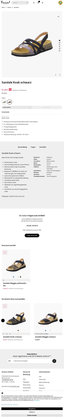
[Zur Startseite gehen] (5, 2)
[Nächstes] (59, 75)
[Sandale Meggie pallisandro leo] (16, 265)
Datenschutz (42, 379)
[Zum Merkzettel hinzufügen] (58, 16)
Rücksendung (26, 385)
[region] (32, 44)
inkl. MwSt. (4, 93)
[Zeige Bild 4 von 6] (59, 46)
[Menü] (34, 3)
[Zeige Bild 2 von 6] (59, 42)
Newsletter (26, 391)
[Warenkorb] (42, 3)
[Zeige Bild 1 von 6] (59, 40)
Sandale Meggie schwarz (45, 337)
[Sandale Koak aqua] (4, 101)
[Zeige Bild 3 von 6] (59, 44)
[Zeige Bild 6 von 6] (59, 50)
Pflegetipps (26, 382)
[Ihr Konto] (38, 3)
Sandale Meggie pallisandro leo (14, 284)
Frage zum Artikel (32, 235)
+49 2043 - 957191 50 (32, 225)
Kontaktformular (15, 386)
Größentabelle (5, 112)
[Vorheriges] (56, 75)
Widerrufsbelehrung (44, 382)
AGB (40, 377)
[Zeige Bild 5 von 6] (59, 48)
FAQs (24, 379)
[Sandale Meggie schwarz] (48, 318)
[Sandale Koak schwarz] (32, 44)
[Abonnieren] (54, 361)
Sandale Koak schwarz (12, 337)
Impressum (42, 388)
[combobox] (18, 3)
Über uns (41, 385)
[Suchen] (27, 3)
